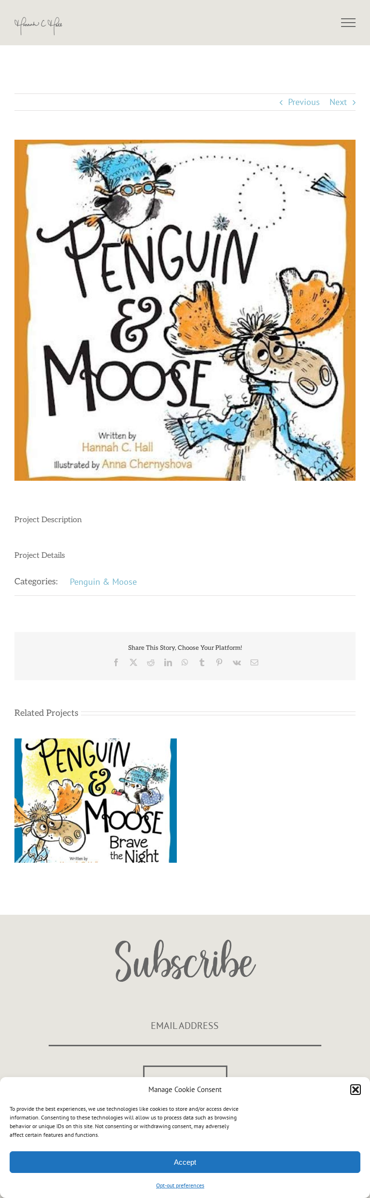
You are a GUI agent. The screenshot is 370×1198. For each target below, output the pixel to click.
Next (338, 101)
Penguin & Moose (103, 581)
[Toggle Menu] (348, 22)
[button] (355, 1089)
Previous (304, 101)
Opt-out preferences (180, 1185)
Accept (185, 1162)
